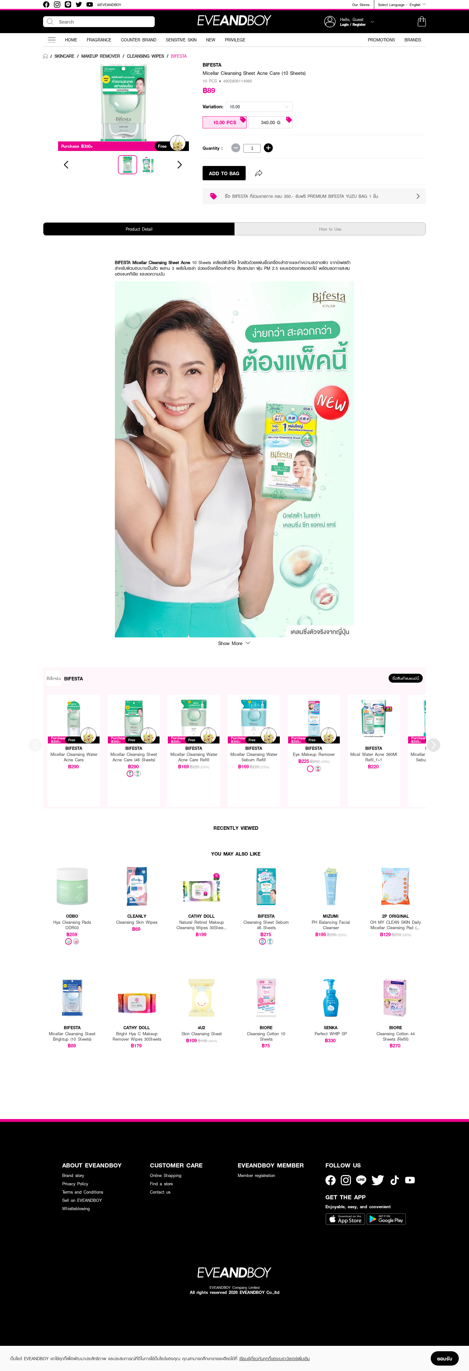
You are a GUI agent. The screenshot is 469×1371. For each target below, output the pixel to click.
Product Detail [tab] (139, 229)
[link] (45, 56)
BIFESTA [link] (179, 56)
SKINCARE (64, 56)
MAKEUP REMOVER (100, 56)
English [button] (416, 4)
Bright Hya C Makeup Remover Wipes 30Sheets (137, 1036)
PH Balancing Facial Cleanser (331, 925)
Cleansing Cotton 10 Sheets (266, 1036)
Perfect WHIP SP (331, 1034)
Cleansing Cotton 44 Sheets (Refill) (395, 1036)
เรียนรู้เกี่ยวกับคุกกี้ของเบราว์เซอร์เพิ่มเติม (274, 1358)
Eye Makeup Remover (314, 754)
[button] (422, 21)
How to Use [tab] (330, 229)
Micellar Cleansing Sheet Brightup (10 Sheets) (72, 1036)
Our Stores (360, 4)
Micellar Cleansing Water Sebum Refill (253, 757)
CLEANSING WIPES (145, 56)
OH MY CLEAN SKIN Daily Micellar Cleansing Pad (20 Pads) (395, 925)
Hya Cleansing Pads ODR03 (72, 925)
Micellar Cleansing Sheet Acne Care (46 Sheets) (133, 757)
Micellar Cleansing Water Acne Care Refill (193, 757)
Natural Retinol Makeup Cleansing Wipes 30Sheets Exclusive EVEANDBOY (201, 925)
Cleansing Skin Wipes (136, 922)
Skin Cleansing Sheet (202, 1034)
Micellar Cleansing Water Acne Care (73, 757)
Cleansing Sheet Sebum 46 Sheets (266, 925)
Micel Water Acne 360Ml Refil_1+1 (373, 757)
